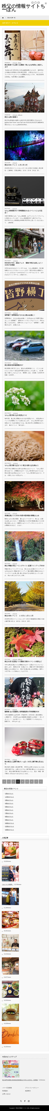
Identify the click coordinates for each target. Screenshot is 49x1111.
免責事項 (28, 1091)
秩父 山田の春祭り (11, 117)
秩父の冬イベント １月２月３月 (16, 165)
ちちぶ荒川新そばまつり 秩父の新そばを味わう (22, 465)
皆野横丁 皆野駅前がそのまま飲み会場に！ (20, 315)
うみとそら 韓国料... (7, 884)
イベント (15, 62)
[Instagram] (28, 1100)
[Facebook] (24, 1100)
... (2, 861)
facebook (38, 2)
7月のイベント (9, 813)
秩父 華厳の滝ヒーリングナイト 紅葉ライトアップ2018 (24, 566)
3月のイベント (9, 800)
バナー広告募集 (7, 1088)
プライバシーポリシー (32, 1088)
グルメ (19, 62)
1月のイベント (9, 793)
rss (32, 2)
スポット (20, 115)
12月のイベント (9, 829)
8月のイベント (9, 816)
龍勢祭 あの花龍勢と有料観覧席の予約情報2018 (22, 712)
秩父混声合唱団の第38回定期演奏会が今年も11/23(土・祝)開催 (20, 1080)
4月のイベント (9, 803)
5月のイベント (9, 806)
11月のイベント (9, 826)
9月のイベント (9, 820)
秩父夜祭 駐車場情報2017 (14, 365)
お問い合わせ (6, 1094)
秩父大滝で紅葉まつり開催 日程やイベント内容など (23, 661)
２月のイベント (9, 797)
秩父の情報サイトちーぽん (23, 1108)
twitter (35, 2)
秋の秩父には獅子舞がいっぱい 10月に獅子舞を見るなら (24, 763)
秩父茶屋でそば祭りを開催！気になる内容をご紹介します (24, 66)
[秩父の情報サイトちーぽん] (23, 7)
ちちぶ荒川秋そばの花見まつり (16, 415)
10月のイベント (9, 823)
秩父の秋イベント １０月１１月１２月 (19, 616)
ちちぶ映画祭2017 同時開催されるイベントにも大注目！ (23, 212)
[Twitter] (20, 1100)
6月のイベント (9, 810)
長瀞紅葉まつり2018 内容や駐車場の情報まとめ (22, 515)
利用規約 (5, 1091)
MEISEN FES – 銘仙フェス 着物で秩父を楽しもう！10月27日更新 (24, 264)
